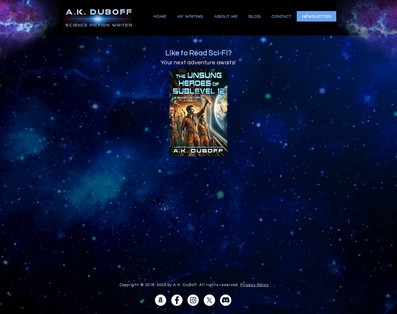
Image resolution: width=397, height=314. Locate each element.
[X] (209, 300)
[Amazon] (160, 300)
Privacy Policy (254, 285)
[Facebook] (177, 300)
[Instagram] (193, 300)
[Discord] (225, 300)
